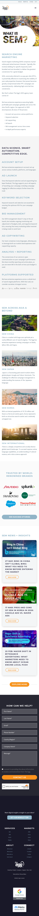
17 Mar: (19, 611)
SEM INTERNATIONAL (13, 443)
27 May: (19, 566)
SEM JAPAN (8, 369)
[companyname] (19, 746)
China (29, 834)
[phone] (19, 732)
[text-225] (19, 739)
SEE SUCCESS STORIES (19, 517)
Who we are (9, 849)
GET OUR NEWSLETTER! (19, 817)
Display (10, 840)
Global (20, 2)
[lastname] (19, 718)
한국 (36, 2)
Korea (29, 840)
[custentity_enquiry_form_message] (19, 758)
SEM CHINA (8, 334)
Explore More (19, 684)
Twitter (29, 854)
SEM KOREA (8, 408)
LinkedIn (29, 849)
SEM (10, 834)
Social (9, 837)
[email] (19, 725)
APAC (29, 832)
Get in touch (10, 857)
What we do (9, 851)
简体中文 (25, 2)
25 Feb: (18, 658)
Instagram (29, 857)
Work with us (10, 854)
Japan (29, 837)
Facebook (29, 851)
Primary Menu (35, 7)
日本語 (31, 2)
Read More (12, 577)
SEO (10, 832)
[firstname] (19, 711)
